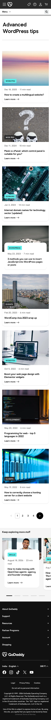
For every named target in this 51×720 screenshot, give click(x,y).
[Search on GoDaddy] (46, 11)
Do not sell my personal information (25, 688)
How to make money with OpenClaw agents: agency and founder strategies (22, 572)
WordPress (15, 248)
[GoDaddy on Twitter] (25, 673)
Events (9, 304)
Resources (7, 623)
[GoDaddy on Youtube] (31, 673)
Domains (10, 196)
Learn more (13, 582)
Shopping (6, 644)
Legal (13, 683)
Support (6, 616)
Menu (5, 12)
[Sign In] (40, 4)
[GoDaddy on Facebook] (4, 673)
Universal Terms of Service (25, 714)
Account (6, 637)
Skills (12, 555)
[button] (9, 595)
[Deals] (29, 4)
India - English (9, 666)
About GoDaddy (10, 609)
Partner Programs (10, 630)
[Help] (34, 4)
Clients (9, 479)
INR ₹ (43, 666)
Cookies (37, 683)
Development (13, 420)
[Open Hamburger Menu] (3, 4)
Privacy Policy (24, 683)
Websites (10, 81)
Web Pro (10, 137)
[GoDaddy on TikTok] (18, 673)
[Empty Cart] (46, 4)
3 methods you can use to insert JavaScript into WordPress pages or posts (25, 262)
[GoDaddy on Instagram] (11, 673)
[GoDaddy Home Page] (13, 654)
